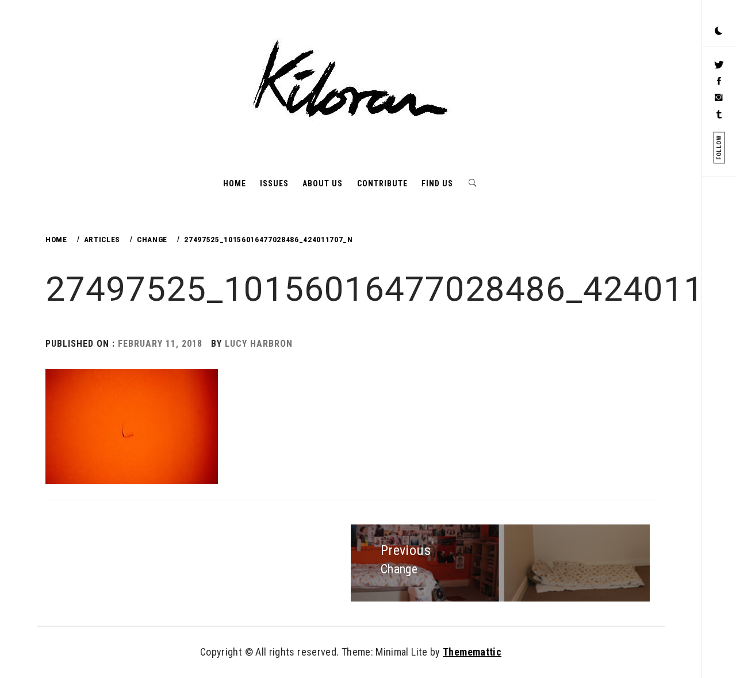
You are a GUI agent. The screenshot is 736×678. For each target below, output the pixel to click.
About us (322, 183)
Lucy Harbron (259, 343)
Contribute (382, 183)
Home (234, 183)
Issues (274, 183)
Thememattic (472, 652)
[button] (719, 32)
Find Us (437, 183)
